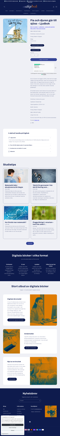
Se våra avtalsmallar (31, 347)
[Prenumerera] (39, 400)
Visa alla (30, 243)
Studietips (19, 411)
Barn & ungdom (34, 27)
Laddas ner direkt (36, 50)
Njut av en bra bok (41, 28)
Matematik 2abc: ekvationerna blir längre (14, 186)
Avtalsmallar (5, 411)
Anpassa (12, 430)
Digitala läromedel (7, 413)
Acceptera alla (12, 424)
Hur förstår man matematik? (15, 222)
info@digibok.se (38, 409)
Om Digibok (19, 413)
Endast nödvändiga (12, 427)
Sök (4, 409)
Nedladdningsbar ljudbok (37, 45)
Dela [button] (33, 122)
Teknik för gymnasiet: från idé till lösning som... (43, 186)
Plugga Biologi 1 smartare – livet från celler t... (43, 223)
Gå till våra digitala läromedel (16, 319)
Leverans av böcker (21, 409)
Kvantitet (32, 52)
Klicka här (36, 120)
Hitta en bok (12, 379)
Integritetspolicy (5, 433)
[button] (4, 6)
